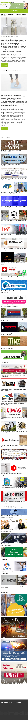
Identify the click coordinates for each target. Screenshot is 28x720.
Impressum (4, 702)
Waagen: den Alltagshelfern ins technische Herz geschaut (13, 15)
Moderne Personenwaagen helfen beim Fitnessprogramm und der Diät (11, 71)
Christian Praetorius (13, 36)
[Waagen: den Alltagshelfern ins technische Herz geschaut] (14, 26)
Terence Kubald (11, 92)
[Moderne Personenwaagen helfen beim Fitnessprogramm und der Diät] (14, 82)
